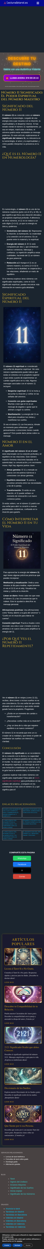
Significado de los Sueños (22, 1188)
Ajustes (28, 1245)
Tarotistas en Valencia (15, 1227)
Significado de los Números (22, 1194)
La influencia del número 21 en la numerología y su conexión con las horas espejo (10, 835)
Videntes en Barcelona (16, 1221)
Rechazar (17, 1245)
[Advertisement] (22, 29)
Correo (22, 876)
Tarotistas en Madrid (15, 1212)
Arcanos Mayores (18, 1185)
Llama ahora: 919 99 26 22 (24, 78)
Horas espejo (16, 1191)
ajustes (19, 1241)
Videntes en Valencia (15, 1224)
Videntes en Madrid (14, 1218)
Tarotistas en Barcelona (16, 1215)
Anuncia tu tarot (13, 1209)
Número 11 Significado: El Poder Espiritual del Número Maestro (32, 822)
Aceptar (6, 1245)
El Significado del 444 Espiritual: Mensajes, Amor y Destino (32, 833)
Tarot (12, 1179)
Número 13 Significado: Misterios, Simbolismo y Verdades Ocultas (32, 811)
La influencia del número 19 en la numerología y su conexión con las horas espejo (10, 823)
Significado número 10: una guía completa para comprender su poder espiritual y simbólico (12, 812)
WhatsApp (22, 858)
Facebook (22, 864)
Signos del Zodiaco (18, 1182)
